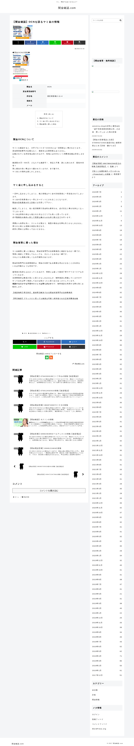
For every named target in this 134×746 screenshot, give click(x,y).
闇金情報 (17, 333)
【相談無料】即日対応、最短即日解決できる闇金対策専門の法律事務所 (42, 293)
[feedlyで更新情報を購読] (47, 357)
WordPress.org (99, 729)
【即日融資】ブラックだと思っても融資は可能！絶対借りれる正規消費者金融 (45, 298)
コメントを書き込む (49, 490)
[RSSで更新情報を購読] (51, 357)
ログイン (96, 714)
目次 (46, 114)
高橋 (112, 166)
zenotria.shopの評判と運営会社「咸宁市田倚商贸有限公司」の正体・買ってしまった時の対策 (106, 129)
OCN (25, 333)
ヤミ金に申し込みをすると (50, 121)
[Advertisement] (26, 314)
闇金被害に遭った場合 (48, 124)
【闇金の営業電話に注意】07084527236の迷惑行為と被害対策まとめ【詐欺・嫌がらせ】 (107, 143)
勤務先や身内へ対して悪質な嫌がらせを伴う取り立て (38, 217)
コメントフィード (99, 724)
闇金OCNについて (47, 118)
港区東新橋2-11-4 (35, 333)
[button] (79, 43)
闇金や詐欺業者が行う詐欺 (23, 202)
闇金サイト (47, 333)
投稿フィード (97, 719)
